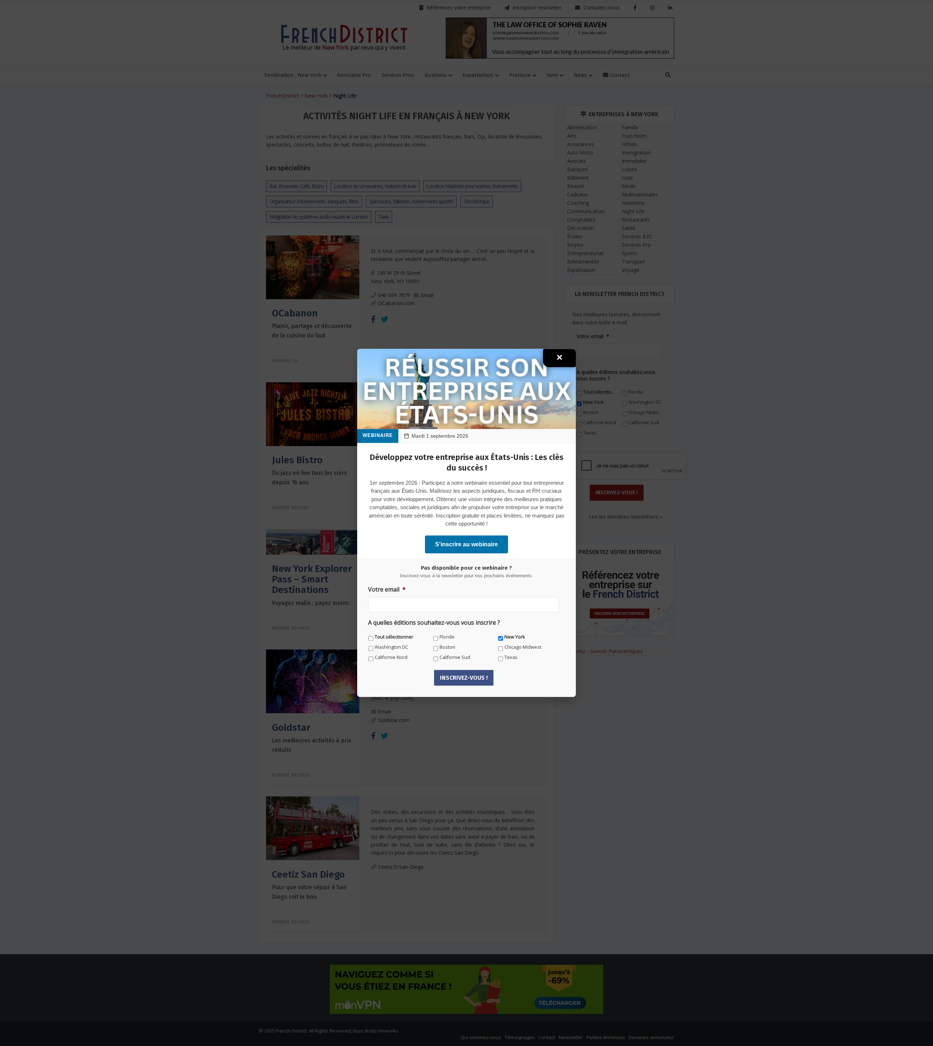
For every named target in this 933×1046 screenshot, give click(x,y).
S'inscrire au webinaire (466, 544)
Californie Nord (391, 657)
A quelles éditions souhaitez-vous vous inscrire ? (434, 623)
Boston (447, 647)
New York (514, 637)
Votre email (387, 589)
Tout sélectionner (394, 637)
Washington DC (391, 647)
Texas (511, 657)
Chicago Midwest (522, 647)
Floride (447, 637)
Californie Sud (455, 657)
